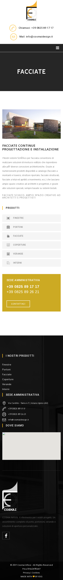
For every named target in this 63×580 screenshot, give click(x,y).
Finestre (18, 218)
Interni (17, 263)
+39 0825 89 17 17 (16, 409)
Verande (18, 254)
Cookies (36, 572)
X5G (40, 576)
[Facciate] (31, 124)
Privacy (26, 572)
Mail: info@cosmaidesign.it (36, 36)
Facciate (18, 236)
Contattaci (18, 304)
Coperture (19, 245)
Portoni (18, 227)
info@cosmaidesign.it (18, 420)
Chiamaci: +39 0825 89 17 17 (36, 27)
